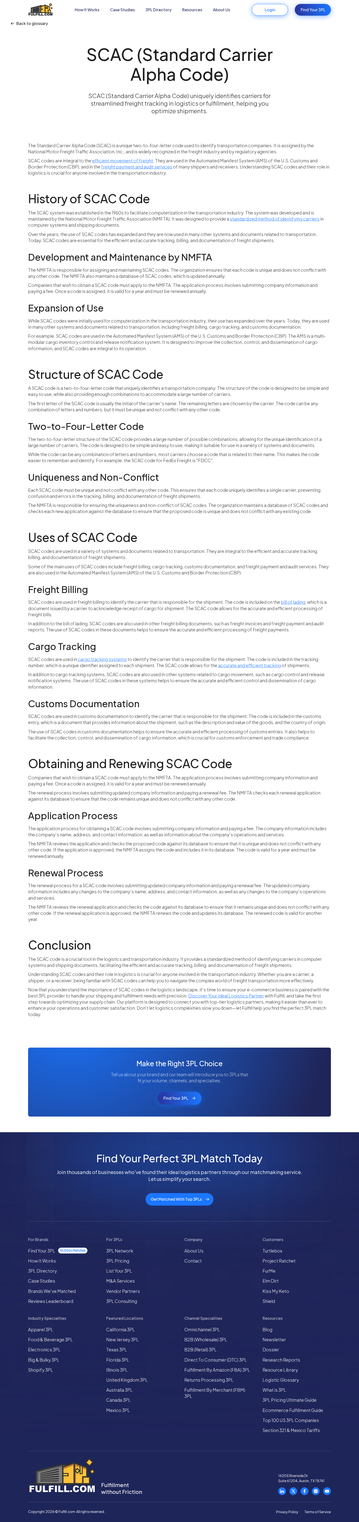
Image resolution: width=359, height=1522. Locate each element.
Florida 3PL (117, 1360)
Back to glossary (32, 23)
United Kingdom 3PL (127, 1380)
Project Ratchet (279, 1261)
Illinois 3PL (117, 1370)
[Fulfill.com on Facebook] (304, 1491)
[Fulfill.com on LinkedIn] (282, 1491)
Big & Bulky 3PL (43, 1360)
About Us (221, 9)
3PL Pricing (117, 1261)
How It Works (87, 9)
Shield (269, 1301)
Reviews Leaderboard (50, 1301)
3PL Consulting (121, 1301)
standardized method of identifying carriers (274, 219)
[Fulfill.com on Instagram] (316, 1491)
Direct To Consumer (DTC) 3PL (215, 1360)
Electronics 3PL (44, 1349)
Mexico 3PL (118, 1410)
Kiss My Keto (276, 1291)
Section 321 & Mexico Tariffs (291, 1430)
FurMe (269, 1271)
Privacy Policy (287, 1512)
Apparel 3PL (40, 1329)
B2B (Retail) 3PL (200, 1349)
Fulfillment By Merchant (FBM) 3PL (214, 1393)
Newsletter (274, 1339)
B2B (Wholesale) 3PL (205, 1339)
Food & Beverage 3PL (50, 1339)
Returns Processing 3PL (208, 1380)
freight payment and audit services (136, 166)
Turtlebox (272, 1250)
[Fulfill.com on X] (293, 1491)
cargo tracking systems (102, 659)
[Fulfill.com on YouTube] (327, 1491)
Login (270, 9)
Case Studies (122, 9)
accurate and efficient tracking (249, 665)
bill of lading (293, 602)
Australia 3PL (119, 1390)
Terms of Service (317, 1512)
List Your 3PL (119, 1271)
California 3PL (120, 1329)
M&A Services (120, 1281)
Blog (267, 1329)
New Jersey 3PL (122, 1339)
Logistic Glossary (281, 1380)
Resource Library (280, 1370)
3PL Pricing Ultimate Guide (290, 1400)
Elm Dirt (271, 1281)
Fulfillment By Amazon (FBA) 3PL (217, 1370)
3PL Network (119, 1250)
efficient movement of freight (122, 160)
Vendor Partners (123, 1291)
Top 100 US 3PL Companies (291, 1420)
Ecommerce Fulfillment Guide (293, 1410)
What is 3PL (274, 1390)
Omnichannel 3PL (202, 1329)
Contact (193, 1261)
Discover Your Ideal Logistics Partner (226, 995)
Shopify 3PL (40, 1370)
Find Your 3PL (313, 9)
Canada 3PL (118, 1400)
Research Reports (281, 1360)
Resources (192, 9)
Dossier (271, 1349)
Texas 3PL (116, 1349)
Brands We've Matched (52, 1291)
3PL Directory (158, 9)
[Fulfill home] (40, 10)
